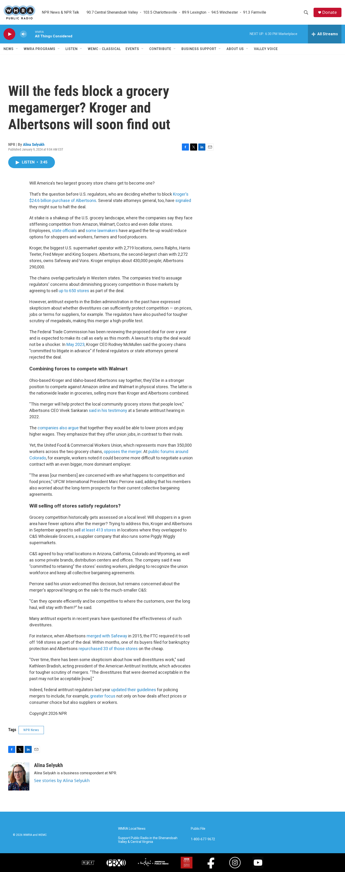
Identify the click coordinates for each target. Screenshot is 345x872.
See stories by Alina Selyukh (62, 780)
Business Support (198, 49)
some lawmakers (102, 230)
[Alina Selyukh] (18, 776)
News (9, 49)
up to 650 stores (74, 290)
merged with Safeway (107, 635)
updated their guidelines (134, 689)
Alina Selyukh (33, 144)
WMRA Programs (39, 49)
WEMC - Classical (104, 49)
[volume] (23, 34)
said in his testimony (108, 410)
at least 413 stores (99, 529)
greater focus (102, 696)
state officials (64, 230)
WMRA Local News (132, 828)
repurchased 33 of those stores (108, 648)
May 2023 (75, 344)
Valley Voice (266, 49)
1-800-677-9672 (203, 839)
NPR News (31, 730)
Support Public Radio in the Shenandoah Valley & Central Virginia (147, 840)
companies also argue (58, 427)
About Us (235, 49)
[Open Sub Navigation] (17, 49)
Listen (71, 49)
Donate (329, 12)
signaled (183, 200)
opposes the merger (123, 451)
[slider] (31, 33)
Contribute (160, 49)
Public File (198, 828)
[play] (9, 34)
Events (132, 49)
